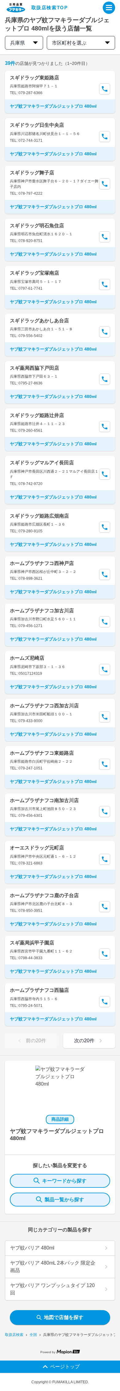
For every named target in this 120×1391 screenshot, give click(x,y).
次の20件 (84, 1040)
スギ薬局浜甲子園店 (32, 942)
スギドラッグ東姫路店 (34, 77)
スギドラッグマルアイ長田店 (42, 462)
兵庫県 (17, 43)
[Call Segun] (104, 88)
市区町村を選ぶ (69, 43)
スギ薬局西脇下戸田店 (34, 368)
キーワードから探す (64, 1180)
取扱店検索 (14, 1335)
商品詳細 (60, 1119)
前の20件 (36, 1040)
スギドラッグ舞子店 (32, 172)
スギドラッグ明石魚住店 (37, 225)
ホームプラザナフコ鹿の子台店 (44, 895)
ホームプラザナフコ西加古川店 (44, 705)
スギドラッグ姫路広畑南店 (39, 516)
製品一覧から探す (64, 1199)
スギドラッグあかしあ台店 (39, 320)
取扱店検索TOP (49, 7)
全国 (33, 1335)
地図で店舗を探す (63, 1317)
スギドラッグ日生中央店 (37, 125)
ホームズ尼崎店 (27, 658)
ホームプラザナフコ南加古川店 (44, 800)
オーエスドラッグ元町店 (37, 847)
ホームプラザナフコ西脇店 (39, 990)
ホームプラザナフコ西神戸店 (42, 563)
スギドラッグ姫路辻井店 (37, 415)
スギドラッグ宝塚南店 (34, 273)
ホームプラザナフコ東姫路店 (42, 753)
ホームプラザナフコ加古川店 (42, 610)
